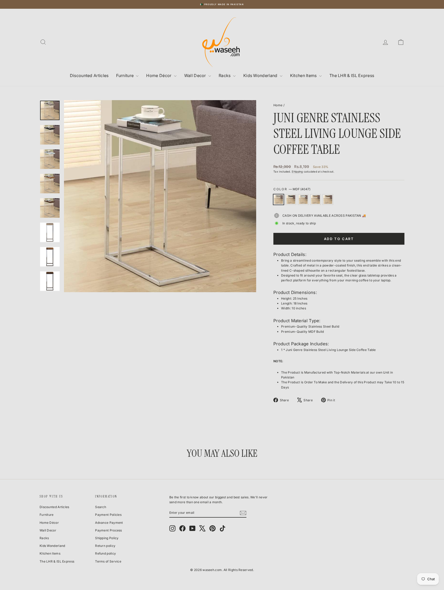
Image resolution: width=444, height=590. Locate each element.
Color (291, 189)
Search (100, 507)
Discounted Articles (89, 75)
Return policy (105, 546)
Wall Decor (195, 75)
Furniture (125, 75)
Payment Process (108, 530)
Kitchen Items (304, 75)
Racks (225, 75)
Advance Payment (109, 523)
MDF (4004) (315, 199)
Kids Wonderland (261, 75)
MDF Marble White (303, 199)
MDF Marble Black (291, 199)
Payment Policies (108, 515)
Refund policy (105, 553)
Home (277, 105)
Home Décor (159, 75)
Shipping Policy (107, 538)
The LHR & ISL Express (351, 75)
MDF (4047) (278, 199)
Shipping (297, 171)
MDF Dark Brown (328, 199)
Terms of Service (108, 561)
